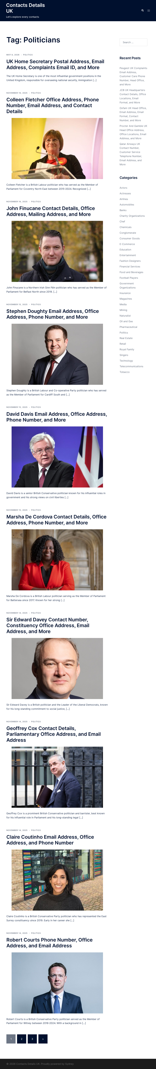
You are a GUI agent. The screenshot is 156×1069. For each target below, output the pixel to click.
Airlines (124, 199)
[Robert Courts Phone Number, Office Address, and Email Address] (57, 982)
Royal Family (127, 349)
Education (125, 249)
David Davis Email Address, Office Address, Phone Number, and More (56, 417)
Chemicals (125, 227)
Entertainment (128, 255)
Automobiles (127, 204)
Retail (123, 343)
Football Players (129, 277)
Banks (123, 210)
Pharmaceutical (128, 326)
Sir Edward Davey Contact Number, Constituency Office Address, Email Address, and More (47, 625)
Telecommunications (131, 366)
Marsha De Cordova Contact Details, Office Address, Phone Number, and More (56, 519)
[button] (142, 10)
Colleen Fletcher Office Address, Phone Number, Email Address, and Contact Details (52, 105)
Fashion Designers (130, 260)
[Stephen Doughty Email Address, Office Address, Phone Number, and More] (57, 353)
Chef (122, 221)
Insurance (125, 293)
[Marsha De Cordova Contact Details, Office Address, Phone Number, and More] (57, 559)
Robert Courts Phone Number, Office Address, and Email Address (49, 943)
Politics (28, 55)
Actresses (125, 193)
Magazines (126, 298)
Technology (126, 360)
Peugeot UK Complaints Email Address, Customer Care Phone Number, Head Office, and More (133, 76)
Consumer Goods (130, 238)
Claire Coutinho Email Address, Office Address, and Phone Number (50, 840)
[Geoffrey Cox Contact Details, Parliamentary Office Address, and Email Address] (57, 777)
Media (123, 304)
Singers (124, 355)
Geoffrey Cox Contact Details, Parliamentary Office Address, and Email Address (53, 734)
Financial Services (130, 266)
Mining (123, 310)
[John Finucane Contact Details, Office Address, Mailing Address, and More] (57, 251)
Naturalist (125, 315)
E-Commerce (127, 244)
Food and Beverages (131, 272)
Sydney (69, 1063)
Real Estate (126, 338)
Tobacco (125, 371)
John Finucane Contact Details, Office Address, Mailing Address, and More (50, 211)
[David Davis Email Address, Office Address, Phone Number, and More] (57, 456)
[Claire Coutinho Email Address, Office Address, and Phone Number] (57, 879)
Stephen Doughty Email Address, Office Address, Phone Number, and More (52, 314)
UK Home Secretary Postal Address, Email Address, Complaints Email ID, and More (55, 64)
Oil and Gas (126, 321)
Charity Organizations (132, 215)
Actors (123, 187)
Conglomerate (128, 232)
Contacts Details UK (25, 8)
